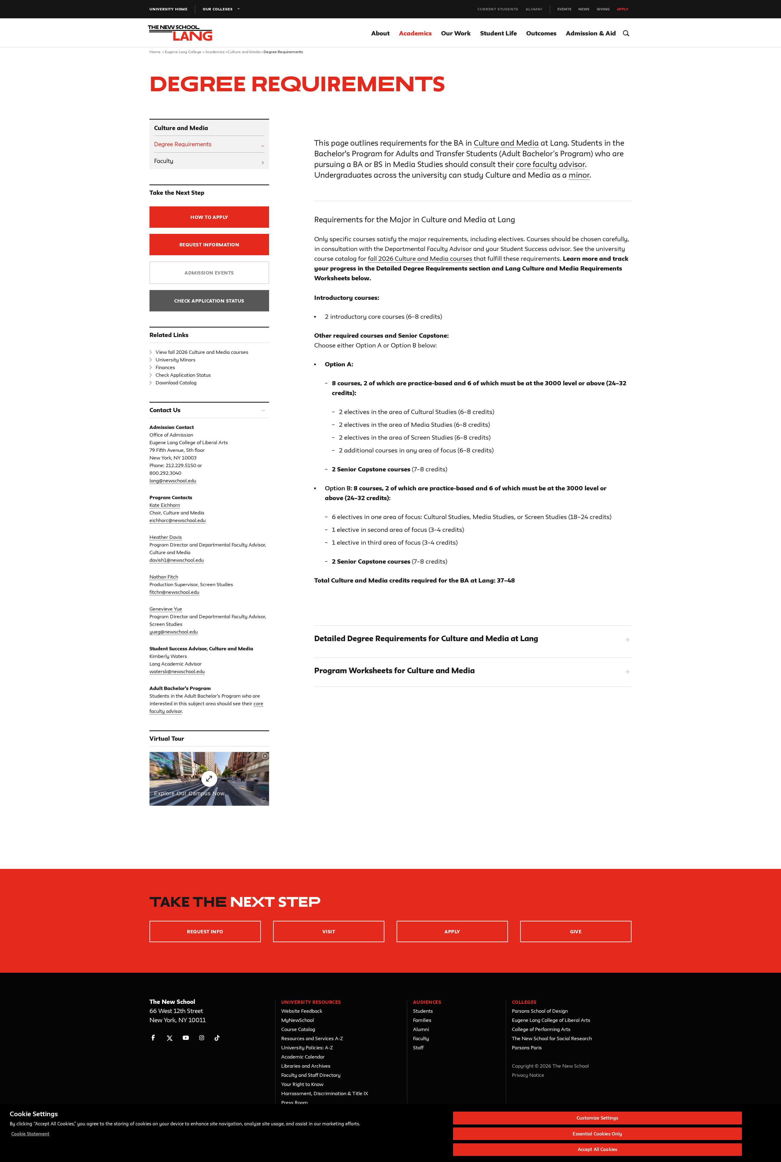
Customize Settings (597, 1117)
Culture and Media (244, 51)
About (380, 33)
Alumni (534, 9)
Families (422, 1020)
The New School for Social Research (552, 1038)
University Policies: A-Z (307, 1047)
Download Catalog (176, 382)
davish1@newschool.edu (176, 560)
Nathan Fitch (163, 576)
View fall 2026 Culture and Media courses (202, 352)
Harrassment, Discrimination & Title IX (324, 1093)
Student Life (498, 33)
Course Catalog (298, 1029)
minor (579, 175)
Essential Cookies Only (597, 1133)
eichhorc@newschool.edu (177, 520)
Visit (328, 931)
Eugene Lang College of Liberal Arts (551, 1020)
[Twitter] (169, 1038)
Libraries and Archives (305, 1066)
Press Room (294, 1102)
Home (155, 51)
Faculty (163, 161)
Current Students (497, 9)
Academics (415, 33)
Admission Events (209, 272)
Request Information (209, 244)
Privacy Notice (528, 1075)
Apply (622, 9)
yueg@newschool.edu (173, 631)
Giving (603, 9)
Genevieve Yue (165, 609)
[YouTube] (185, 1038)
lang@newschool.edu (172, 480)
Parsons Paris (527, 1047)
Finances (165, 367)
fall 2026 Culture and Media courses (420, 258)
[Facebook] (153, 1038)
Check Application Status (209, 300)
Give (576, 931)
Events (564, 9)
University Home (168, 9)
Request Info (205, 931)
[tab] (473, 639)
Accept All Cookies (597, 1149)
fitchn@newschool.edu (174, 592)
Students (423, 1011)
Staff (418, 1047)
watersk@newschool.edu (177, 671)
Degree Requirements (182, 144)
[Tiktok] (217, 1038)
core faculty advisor (550, 164)
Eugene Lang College (183, 51)
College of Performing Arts (541, 1029)
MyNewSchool (297, 1020)
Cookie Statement (30, 1133)
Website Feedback (301, 1011)
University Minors (176, 359)
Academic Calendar (303, 1056)
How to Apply (209, 217)
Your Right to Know (302, 1084)
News (583, 9)
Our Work (456, 33)
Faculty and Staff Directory (310, 1075)
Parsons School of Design (540, 1011)
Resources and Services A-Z (312, 1038)
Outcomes (541, 33)
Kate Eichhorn (164, 505)
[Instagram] (202, 1038)
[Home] (185, 33)
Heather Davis (165, 537)
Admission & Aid (591, 33)
